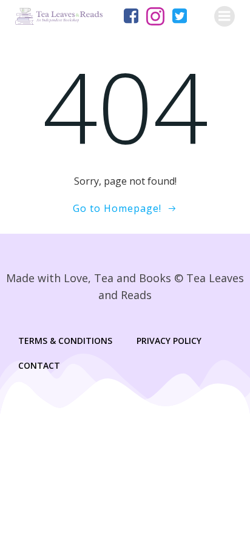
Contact (39, 365)
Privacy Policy (169, 340)
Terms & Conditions (65, 340)
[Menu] (224, 16)
